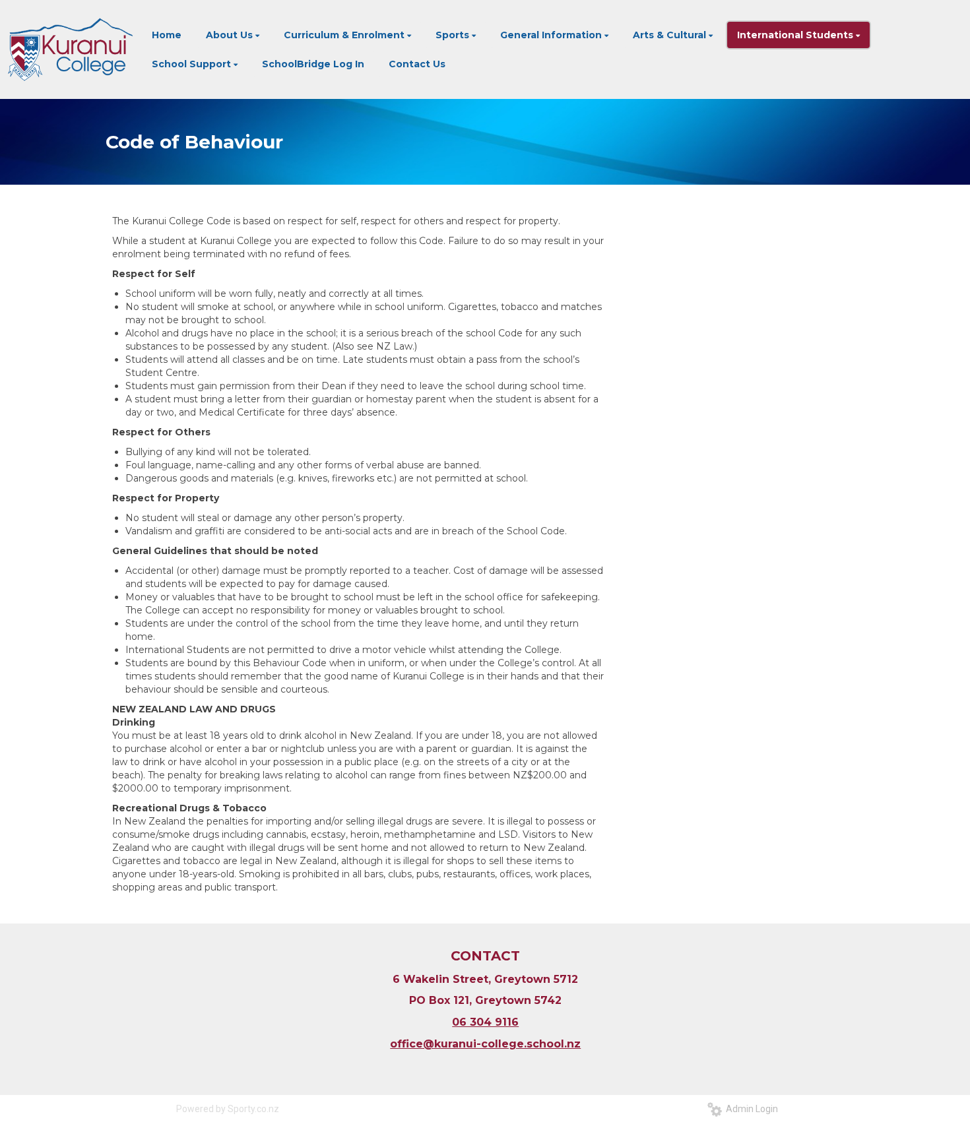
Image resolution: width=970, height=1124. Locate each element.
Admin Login (750, 1109)
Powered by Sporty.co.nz (227, 1109)
